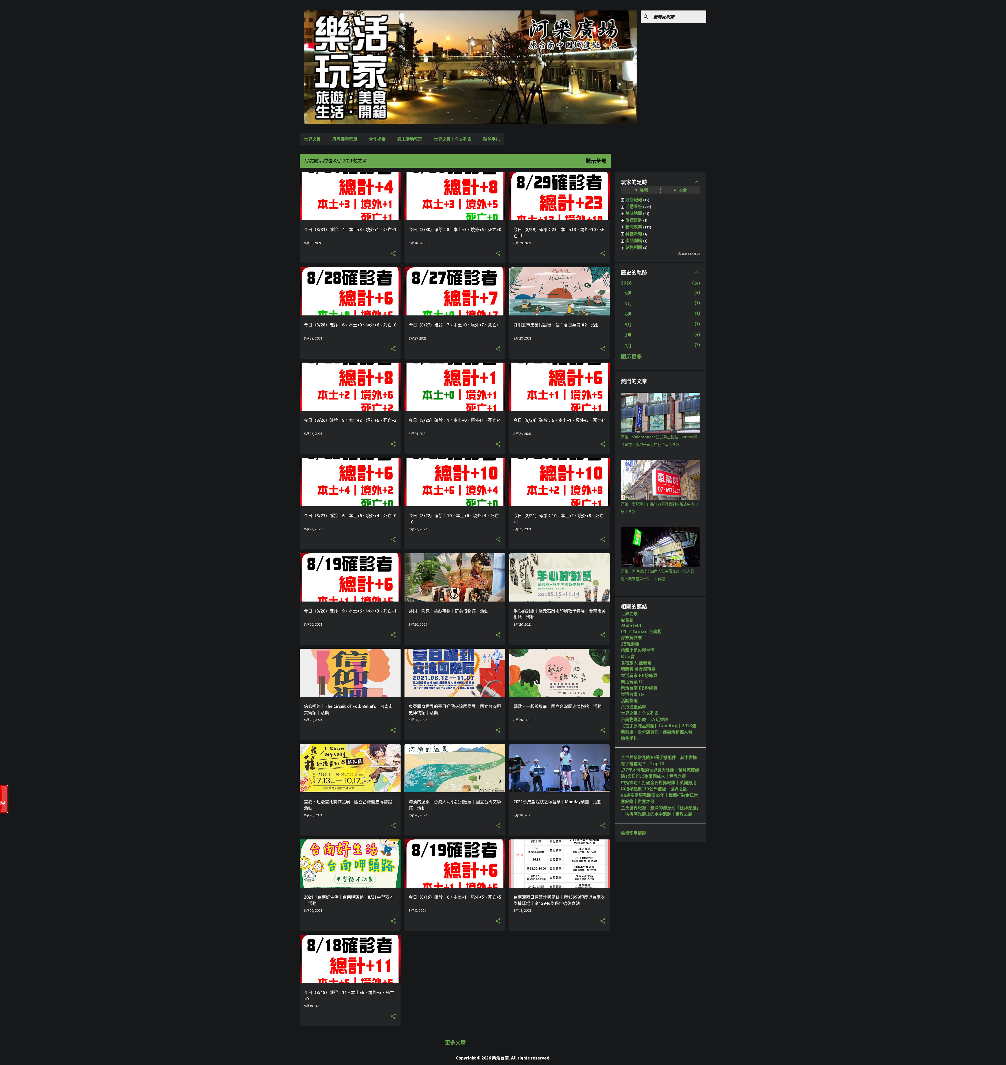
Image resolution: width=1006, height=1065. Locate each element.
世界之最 (312, 139)
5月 (628, 324)
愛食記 (627, 619)
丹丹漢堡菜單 (344, 139)
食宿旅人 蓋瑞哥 (636, 662)
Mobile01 (631, 625)
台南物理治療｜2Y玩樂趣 (644, 719)
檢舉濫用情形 (633, 833)
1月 (628, 345)
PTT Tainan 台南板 (641, 631)
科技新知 (633, 233)
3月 (628, 335)
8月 (628, 293)
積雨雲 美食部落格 (638, 669)
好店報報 (633, 199)
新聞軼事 (633, 227)
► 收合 (680, 190)
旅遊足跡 (633, 220)
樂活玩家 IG (632, 681)
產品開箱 (633, 240)
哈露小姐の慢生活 (637, 650)
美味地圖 (633, 213)
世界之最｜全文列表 (453, 139)
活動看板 (633, 206)
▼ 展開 (641, 190)
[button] (393, 253)
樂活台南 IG (632, 694)
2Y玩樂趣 (630, 644)
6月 (628, 314)
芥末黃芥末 (631, 637)
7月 (628, 303)
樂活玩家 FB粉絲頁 (639, 675)
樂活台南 (500, 1058)
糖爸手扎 (491, 139)
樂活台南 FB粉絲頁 (639, 688)
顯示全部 (596, 161)
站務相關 (633, 247)
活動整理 (629, 700)
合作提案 (377, 139)
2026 (626, 283)
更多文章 (455, 1043)
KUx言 (628, 656)
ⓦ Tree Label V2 (689, 253)
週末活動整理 (409, 139)
